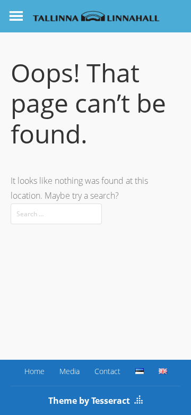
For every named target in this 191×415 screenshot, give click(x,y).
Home (34, 371)
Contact (107, 371)
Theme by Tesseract (89, 400)
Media (69, 371)
